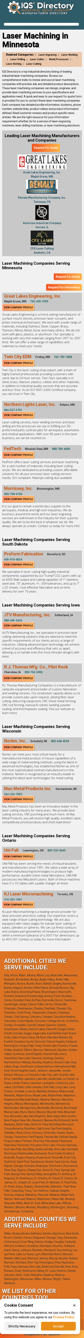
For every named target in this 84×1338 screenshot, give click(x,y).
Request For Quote (46, 147)
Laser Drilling (17, 59)
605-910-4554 (13, 559)
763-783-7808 (63, 357)
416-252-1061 (13, 899)
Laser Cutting (33, 64)
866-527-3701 (13, 410)
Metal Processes (59, 59)
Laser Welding (69, 54)
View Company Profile (18, 307)
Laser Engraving (47, 54)
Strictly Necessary (21, 1326)
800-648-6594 (60, 741)
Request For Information (64, 287)
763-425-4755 (39, 301)
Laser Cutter (37, 59)
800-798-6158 (13, 494)
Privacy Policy (63, 1317)
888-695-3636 (13, 620)
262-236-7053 (13, 794)
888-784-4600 (61, 448)
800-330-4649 (56, 850)
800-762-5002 (34, 672)
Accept (58, 1326)
